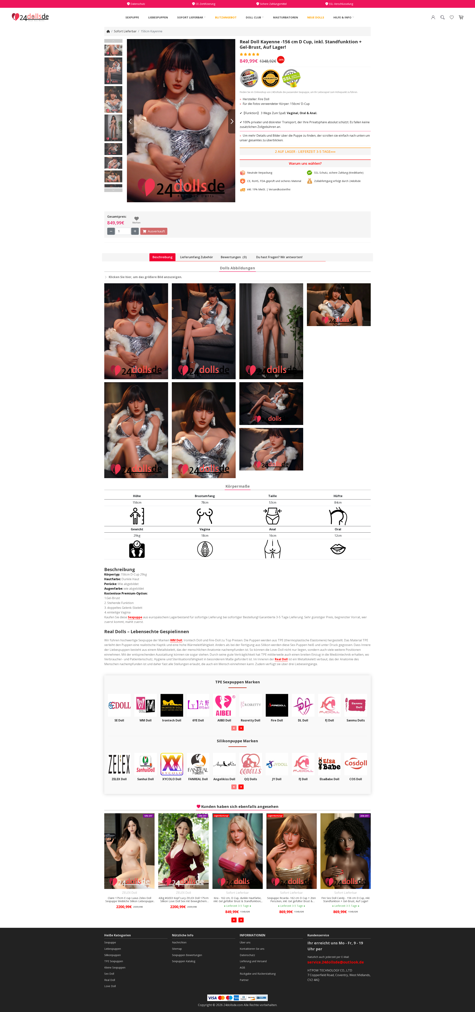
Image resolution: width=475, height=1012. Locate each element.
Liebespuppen (158, 17)
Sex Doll (109, 973)
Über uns (245, 942)
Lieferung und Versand (253, 961)
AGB (242, 967)
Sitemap (177, 948)
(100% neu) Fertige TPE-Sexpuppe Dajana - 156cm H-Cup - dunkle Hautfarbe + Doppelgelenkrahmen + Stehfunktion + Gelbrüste (345, 900)
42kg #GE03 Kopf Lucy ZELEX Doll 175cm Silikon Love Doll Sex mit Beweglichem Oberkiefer (129, 900)
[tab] (162, 257)
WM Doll (176, 640)
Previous (113, 41)
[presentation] (234, 728)
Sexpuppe (132, 17)
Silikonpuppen (112, 955)
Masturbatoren (285, 17)
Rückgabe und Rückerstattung (258, 973)
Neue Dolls (315, 17)
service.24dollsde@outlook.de (335, 962)
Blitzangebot (226, 17)
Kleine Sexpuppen (114, 967)
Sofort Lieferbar (125, 31)
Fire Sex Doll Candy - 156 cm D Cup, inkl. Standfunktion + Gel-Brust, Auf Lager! (291, 900)
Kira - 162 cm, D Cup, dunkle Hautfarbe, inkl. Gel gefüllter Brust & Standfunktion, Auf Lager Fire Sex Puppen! (183, 900)
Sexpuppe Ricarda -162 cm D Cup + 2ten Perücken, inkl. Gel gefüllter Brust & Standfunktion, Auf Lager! (237, 900)
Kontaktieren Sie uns (252, 948)
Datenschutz (247, 955)
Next (113, 190)
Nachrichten (179, 942)
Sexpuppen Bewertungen (187, 955)
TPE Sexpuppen (113, 961)
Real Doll (281, 659)
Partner (244, 980)
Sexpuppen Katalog (183, 961)
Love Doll (110, 986)
